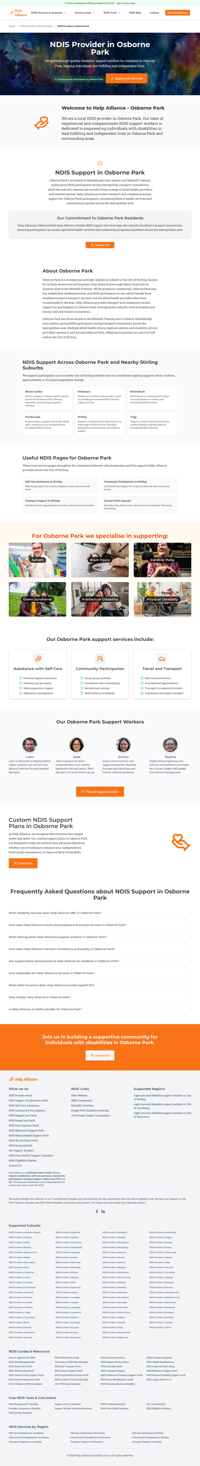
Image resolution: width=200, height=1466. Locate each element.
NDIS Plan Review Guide (67, 1357)
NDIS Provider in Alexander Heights (25, 1232)
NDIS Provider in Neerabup (114, 1287)
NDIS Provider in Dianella (20, 1327)
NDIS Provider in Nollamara (115, 1292)
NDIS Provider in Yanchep (161, 1322)
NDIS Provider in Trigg (159, 1262)
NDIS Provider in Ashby (19, 1242)
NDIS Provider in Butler (19, 1267)
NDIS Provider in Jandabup (68, 1297)
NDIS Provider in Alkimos (20, 1237)
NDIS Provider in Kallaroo (67, 1317)
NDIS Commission (81, 1100)
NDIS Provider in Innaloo (67, 1292)
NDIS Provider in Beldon (19, 1257)
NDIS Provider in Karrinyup (68, 1322)
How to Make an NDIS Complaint (25, 1383)
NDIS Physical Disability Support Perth (166, 1375)
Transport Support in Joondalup (25, 1441)
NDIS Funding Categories (159, 1357)
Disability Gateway (82, 1105)
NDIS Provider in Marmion (114, 1252)
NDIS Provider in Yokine (160, 1327)
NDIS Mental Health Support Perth (29, 1135)
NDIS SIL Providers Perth (23, 1140)
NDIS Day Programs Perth (24, 1125)
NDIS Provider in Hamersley (68, 1262)
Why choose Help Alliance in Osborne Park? (40, 997)
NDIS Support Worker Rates (115, 1361)
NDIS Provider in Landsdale (114, 1232)
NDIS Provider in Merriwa (114, 1262)
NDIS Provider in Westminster (162, 1302)
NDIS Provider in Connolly (20, 1302)
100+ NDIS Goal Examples (68, 1383)
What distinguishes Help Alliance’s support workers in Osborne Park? (58, 937)
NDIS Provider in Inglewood (68, 1287)
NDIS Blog (135, 12)
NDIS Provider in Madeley (113, 1237)
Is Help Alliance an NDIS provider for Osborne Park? (45, 1009)
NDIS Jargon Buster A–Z (159, 1379)
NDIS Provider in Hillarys (67, 1272)
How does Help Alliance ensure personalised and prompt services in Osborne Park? (67, 925)
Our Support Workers (21, 1150)
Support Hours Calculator (68, 1404)
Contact (154, 12)
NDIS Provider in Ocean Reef (115, 1307)
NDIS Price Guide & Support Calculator (31, 1155)
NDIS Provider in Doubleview (22, 1332)
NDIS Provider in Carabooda (21, 1272)
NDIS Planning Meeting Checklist (118, 1383)
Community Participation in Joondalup (29, 1437)
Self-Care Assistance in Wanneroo (87, 1432)
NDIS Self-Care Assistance (24, 1105)
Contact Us (102, 245)
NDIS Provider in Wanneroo (161, 1282)
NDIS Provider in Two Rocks (162, 1272)
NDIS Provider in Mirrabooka (115, 1272)
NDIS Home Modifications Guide (117, 1379)
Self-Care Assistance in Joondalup (26, 1432)
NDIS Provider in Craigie (19, 1312)
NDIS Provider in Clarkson (20, 1297)
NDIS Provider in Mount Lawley (116, 1277)
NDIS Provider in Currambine (22, 1317)
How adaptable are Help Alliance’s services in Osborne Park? (52, 973)
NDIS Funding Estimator (113, 1404)
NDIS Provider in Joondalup (68, 1307)
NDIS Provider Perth (20, 1095)
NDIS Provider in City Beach (21, 1292)
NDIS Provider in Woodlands (162, 1307)
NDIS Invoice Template (20, 1412)
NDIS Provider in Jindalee (67, 1302)
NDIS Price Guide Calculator (115, 1408)
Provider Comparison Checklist (25, 1408)
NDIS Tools (110, 12)
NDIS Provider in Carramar (21, 1282)
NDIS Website (79, 1095)
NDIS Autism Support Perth (69, 1370)
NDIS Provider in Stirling (160, 1247)
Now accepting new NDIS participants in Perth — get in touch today (101, 3)
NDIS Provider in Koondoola (68, 1337)
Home (12, 26)
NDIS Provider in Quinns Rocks (116, 1332)
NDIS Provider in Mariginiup (115, 1247)
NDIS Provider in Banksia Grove (23, 1252)
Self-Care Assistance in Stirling (147, 1432)
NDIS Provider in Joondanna (68, 1312)
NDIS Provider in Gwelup (67, 1257)
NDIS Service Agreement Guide (24, 1379)
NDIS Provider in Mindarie (114, 1267)
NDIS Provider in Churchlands (22, 1287)
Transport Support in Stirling (146, 1441)
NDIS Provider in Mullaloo (114, 1282)
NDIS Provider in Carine (19, 1277)
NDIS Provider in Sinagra (160, 1237)
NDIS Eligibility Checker (23, 1160)
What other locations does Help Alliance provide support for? (52, 985)
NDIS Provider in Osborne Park (116, 1312)
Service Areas (83, 12)
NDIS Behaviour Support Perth (26, 1130)
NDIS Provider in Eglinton (67, 1237)
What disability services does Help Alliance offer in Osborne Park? (55, 913)
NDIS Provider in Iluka (66, 1282)
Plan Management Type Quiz (23, 1404)
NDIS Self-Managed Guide (22, 1361)
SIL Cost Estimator (156, 1404)
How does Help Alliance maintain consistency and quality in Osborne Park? (62, 949)
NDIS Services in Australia (46, 12)
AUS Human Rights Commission (90, 1115)
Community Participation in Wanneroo (90, 1437)
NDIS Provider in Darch (19, 1322)
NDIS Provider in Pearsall (113, 1322)
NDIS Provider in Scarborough (162, 1232)
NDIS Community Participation (27, 1110)
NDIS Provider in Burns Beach (22, 1262)
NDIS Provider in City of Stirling (36, 26)
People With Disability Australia (90, 1110)
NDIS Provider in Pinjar (112, 1327)
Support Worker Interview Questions (73, 1408)
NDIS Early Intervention (113, 1357)
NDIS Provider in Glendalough (69, 1247)
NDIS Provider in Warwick (161, 1287)
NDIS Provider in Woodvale (161, 1312)
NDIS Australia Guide (111, 1366)
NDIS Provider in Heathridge (68, 1267)
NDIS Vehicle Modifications (160, 1361)
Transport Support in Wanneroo (86, 1441)
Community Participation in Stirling (150, 1437)
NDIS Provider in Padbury (113, 1317)
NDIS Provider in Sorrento (160, 1242)
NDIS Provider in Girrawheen (69, 1242)
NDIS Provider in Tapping (160, 1257)
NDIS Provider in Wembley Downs (164, 1297)
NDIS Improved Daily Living (161, 1366)
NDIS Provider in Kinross (67, 1332)
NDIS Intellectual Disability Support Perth (121, 1375)
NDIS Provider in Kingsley (67, 1327)
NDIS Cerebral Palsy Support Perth (26, 1375)
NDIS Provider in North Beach (115, 1297)
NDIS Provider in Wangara (161, 1277)
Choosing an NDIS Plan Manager (71, 1361)
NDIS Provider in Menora (113, 1257)
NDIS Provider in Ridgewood (115, 1337)
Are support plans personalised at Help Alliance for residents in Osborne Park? (64, 961)
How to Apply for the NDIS (22, 1357)
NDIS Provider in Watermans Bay (164, 1292)
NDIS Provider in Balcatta (20, 1247)
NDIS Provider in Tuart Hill (161, 1267)
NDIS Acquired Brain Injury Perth (72, 1375)
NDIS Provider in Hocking (67, 1277)
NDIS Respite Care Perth (23, 1115)
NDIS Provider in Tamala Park (162, 1252)
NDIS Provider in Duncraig (20, 1337)
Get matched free (178, 12)
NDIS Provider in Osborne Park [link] (73, 26)
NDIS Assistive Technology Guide (71, 1379)
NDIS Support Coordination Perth (28, 1100)
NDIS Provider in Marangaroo (115, 1242)
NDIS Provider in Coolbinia (21, 1307)
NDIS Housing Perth (20, 1145)
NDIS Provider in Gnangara (68, 1252)
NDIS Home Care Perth (22, 1120)
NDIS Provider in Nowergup (114, 1302)
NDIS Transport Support (113, 1370)
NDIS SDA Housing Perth (21, 1370)
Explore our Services (128, 78)
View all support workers (102, 792)
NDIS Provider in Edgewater (68, 1232)
